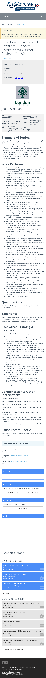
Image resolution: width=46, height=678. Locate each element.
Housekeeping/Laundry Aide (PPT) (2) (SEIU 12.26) (20, 642)
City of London (8, 58)
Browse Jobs (12, 25)
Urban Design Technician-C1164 (14, 614)
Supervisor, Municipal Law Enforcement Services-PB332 (22, 605)
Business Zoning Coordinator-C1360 (15, 567)
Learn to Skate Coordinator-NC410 (15, 576)
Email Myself (13, 492)
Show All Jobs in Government (13, 650)
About (5, 669)
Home (4, 25)
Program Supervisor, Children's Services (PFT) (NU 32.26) (22, 633)
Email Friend (33, 492)
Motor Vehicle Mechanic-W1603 (14, 586)
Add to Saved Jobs (23, 508)
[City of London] (23, 96)
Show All (6, 593)
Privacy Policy (17, 669)
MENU (6, 16)
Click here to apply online (19, 461)
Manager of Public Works (11, 624)
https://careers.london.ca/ (19, 456)
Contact (10, 669)
